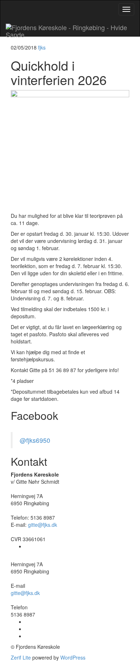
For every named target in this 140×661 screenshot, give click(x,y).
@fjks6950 (35, 440)
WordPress (72, 657)
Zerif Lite (21, 657)
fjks (42, 47)
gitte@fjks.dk (42, 524)
